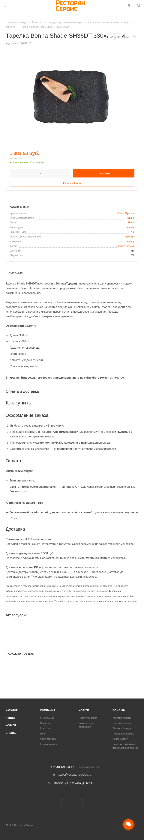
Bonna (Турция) (125, 213)
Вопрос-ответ (120, 738)
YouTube (86, 803)
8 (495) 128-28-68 (62, 766)
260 (132, 232)
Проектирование (88, 717)
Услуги (11, 725)
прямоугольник (125, 246)
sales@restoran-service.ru (74, 774)
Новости (45, 728)
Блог (43, 733)
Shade (131, 222)
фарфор (129, 241)
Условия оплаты (121, 717)
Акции (10, 717)
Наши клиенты (48, 744)
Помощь (118, 710)
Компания (47, 710)
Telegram (77, 803)
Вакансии (45, 723)
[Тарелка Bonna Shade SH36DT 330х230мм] (72, 97)
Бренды (11, 732)
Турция (130, 217)
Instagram (67, 803)
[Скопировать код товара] (30, 43)
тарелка (129, 227)
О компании (47, 717)
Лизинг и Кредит (121, 728)
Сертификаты (48, 738)
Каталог (12, 710)
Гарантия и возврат (123, 733)
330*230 (130, 236)
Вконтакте (58, 803)
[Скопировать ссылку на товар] (127, 36)
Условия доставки (122, 723)
